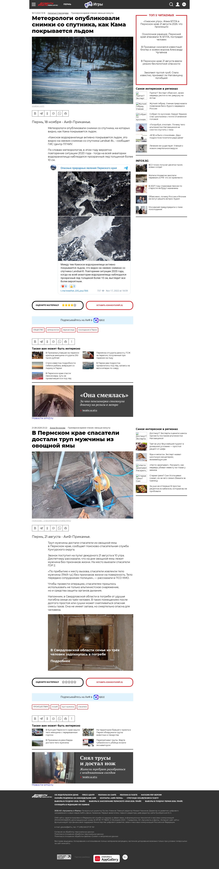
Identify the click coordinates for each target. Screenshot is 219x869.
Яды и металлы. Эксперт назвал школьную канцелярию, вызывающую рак (165, 457)
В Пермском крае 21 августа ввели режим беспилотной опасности (161, 62)
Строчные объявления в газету (143, 798)
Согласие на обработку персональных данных (74, 832)
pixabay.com (38, 106)
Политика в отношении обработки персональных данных (79, 834)
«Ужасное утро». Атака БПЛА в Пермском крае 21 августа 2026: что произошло (161, 24)
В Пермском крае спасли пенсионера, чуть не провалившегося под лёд (58, 376)
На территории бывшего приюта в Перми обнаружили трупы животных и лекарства (113, 732)
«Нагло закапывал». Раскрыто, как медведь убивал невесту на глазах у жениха (167, 467)
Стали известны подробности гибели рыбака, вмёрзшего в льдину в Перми (61, 365)
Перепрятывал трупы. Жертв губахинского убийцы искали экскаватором (111, 742)
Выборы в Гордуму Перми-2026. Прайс (164, 801)
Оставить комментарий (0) (109, 305)
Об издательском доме (66, 795)
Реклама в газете (128, 795)
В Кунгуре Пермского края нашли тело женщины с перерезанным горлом (63, 732)
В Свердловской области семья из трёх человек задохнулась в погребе (85, 652)
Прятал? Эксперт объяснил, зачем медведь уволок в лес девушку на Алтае (167, 95)
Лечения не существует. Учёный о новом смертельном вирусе (166, 147)
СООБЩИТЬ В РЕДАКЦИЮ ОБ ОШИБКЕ (72, 805)
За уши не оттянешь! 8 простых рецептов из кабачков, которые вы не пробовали (168, 488)
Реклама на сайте (107, 795)
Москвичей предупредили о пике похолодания (165, 208)
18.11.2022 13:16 (38, 13)
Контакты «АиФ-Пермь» (111, 798)
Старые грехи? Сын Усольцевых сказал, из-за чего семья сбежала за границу (167, 478)
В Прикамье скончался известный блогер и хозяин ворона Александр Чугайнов (161, 50)
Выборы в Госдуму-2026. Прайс (70, 801)
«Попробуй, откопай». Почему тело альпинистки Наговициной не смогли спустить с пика (167, 127)
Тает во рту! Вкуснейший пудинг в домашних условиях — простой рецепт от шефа (167, 446)
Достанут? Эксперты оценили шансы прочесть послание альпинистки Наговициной (168, 436)
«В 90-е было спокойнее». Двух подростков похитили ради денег (166, 136)
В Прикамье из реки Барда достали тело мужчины (59, 741)
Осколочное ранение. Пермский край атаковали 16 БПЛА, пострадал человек (161, 37)
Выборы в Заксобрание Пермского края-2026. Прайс (115, 801)
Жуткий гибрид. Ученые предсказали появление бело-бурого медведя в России (168, 106)
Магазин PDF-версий (151, 795)
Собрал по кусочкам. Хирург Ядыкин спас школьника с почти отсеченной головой (168, 116)
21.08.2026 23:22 (39, 428)
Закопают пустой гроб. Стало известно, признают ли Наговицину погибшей (161, 75)
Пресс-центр (88, 795)
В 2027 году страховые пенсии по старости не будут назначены (165, 187)
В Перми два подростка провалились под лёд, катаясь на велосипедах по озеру (113, 365)
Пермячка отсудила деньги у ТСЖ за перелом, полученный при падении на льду (113, 355)
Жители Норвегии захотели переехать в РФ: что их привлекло (166, 176)
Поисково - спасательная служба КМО (51, 520)
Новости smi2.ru (42, 418)
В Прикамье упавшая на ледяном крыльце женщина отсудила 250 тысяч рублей (62, 355)
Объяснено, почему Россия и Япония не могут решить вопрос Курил (167, 197)
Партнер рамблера (82, 857)
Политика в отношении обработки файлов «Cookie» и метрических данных (86, 836)
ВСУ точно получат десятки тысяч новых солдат (166, 166)
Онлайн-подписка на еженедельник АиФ (75, 798)
